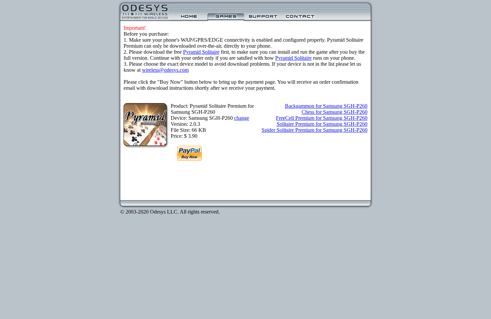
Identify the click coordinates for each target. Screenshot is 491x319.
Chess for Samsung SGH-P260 (334, 112)
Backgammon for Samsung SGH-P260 (326, 106)
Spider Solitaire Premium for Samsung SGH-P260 (314, 130)
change (241, 118)
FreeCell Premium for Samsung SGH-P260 (321, 118)
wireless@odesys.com (165, 70)
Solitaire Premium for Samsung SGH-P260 (322, 124)
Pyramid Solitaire (201, 52)
